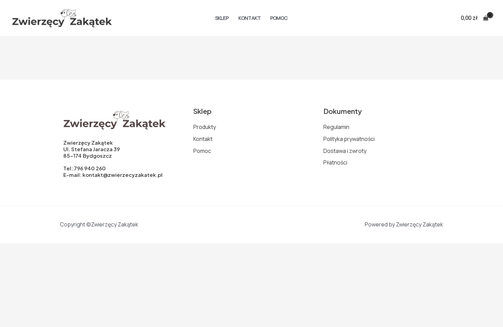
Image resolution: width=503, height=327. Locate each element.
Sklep (222, 18)
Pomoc (279, 18)
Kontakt (249, 18)
